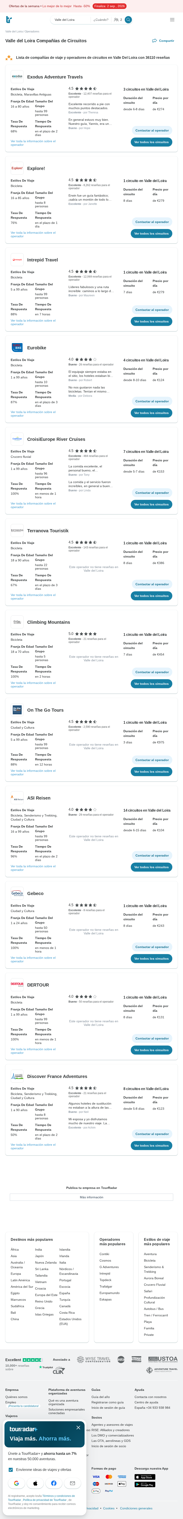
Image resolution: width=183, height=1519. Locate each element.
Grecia (39, 1308)
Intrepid (105, 1273)
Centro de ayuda (146, 1402)
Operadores (32, 31)
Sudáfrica (17, 1306)
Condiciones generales (135, 1508)
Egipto (15, 1293)
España (64, 1293)
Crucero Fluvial (154, 1284)
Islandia (64, 1249)
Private (149, 1335)
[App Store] (145, 1477)
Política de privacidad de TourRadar (45, 1500)
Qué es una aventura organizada (63, 1402)
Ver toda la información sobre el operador (33, 142)
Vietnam (41, 1282)
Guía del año (101, 1397)
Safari (148, 1291)
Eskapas (106, 1299)
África (15, 1249)
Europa (16, 1273)
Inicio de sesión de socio (109, 1446)
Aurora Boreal (154, 1278)
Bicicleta (150, 1260)
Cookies (108, 1508)
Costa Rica (67, 1312)
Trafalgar (106, 1286)
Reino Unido (43, 1301)
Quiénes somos (16, 1397)
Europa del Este (46, 1295)
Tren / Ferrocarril (156, 1315)
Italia (62, 1262)
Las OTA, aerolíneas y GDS (111, 1441)
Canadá (65, 1306)
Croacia (40, 1288)
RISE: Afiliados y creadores (111, 1430)
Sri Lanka (41, 1269)
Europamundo (110, 1293)
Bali (13, 1312)
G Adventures (109, 1267)
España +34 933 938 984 (152, 1407)
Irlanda (64, 1256)
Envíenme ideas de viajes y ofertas (43, 1470)
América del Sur (22, 1286)
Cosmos (105, 1260)
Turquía (64, 1299)
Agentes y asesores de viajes (112, 1424)
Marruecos (18, 1299)
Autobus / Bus (154, 1309)
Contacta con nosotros (150, 1397)
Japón (39, 1256)
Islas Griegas (44, 1314)
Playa (148, 1322)
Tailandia (41, 1275)
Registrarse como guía (108, 1402)
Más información (91, 1197)
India (38, 1249)
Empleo (22, 1404)
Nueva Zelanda (46, 1262)
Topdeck (105, 1280)
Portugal (65, 1280)
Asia (14, 1256)
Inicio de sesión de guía (108, 1407)
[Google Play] (145, 1484)
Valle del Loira (14, 31)
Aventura (150, 1254)
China (15, 1319)
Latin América (20, 1280)
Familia (149, 1328)
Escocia (64, 1286)
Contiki (104, 1254)
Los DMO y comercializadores (113, 1435)
